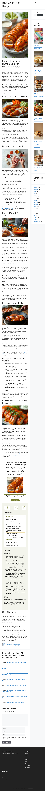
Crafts (26, 755)
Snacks (35, 219)
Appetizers (31, 2)
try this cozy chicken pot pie (14, 142)
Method (16, 508)
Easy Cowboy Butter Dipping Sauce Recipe (16, 685)
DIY (25, 757)
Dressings (36, 210)
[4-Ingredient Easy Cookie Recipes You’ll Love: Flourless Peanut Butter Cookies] (38, 131)
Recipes (26, 753)
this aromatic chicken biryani (19, 455)
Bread (35, 195)
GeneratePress (30, 788)
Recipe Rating (5, 711)
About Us (3, 773)
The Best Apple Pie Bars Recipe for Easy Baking (38, 169)
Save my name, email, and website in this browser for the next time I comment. (15, 738)
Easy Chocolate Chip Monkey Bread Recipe (16, 662)
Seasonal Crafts (27, 767)
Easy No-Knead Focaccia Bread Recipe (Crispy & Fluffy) (13, 645)
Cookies (35, 200)
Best (35, 193)
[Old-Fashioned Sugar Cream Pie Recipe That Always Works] (38, 59)
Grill (34, 215)
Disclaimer (3, 781)
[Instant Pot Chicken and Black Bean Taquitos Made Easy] (38, 108)
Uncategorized (37, 221)
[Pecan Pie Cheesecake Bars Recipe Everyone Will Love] (38, 84)
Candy (35, 198)
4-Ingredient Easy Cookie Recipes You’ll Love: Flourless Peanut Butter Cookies (38, 144)
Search (39, 14)
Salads (30, 6)
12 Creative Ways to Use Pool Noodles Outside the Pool (38, 47)
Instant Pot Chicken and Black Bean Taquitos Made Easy (38, 120)
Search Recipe (37, 12)
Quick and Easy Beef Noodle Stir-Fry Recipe (11, 644)
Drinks (35, 211)
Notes (24, 508)
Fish (35, 213)
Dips (35, 208)
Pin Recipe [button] (19, 474)
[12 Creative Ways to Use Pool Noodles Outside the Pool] (38, 36)
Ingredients (7, 508)
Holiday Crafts (27, 765)
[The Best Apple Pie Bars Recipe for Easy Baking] (38, 158)
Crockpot (36, 202)
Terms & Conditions (5, 779)
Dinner (25, 6)
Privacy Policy (4, 777)
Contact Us (4, 775)
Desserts (37, 2)
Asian (35, 191)
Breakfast (36, 196)
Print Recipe (11, 474)
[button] (24, 516)
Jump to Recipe (9, 93)
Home (25, 2)
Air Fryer (35, 187)
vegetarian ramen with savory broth (18, 453)
